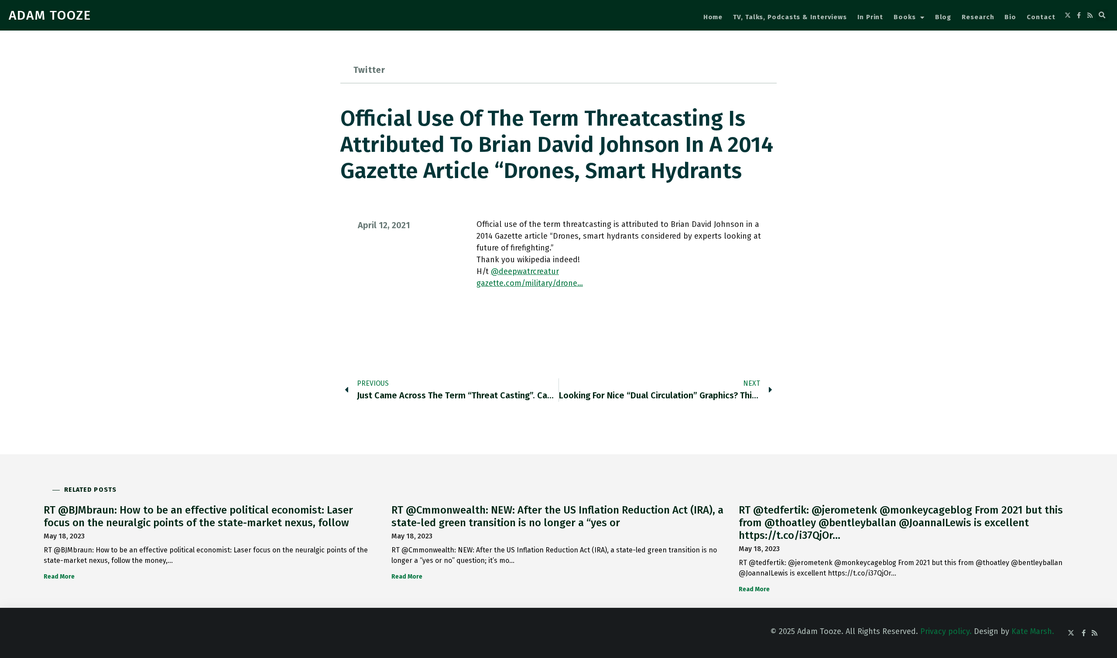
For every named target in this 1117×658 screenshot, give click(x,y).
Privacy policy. (946, 631)
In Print (870, 17)
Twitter (369, 70)
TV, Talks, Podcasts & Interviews (790, 17)
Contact (1041, 17)
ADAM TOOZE (50, 15)
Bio (1010, 17)
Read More (59, 576)
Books (905, 17)
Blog (943, 17)
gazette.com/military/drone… (529, 283)
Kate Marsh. (1032, 631)
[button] (1102, 15)
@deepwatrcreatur (525, 271)
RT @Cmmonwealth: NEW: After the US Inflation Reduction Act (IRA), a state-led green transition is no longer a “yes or (557, 516)
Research (978, 17)
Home (713, 17)
